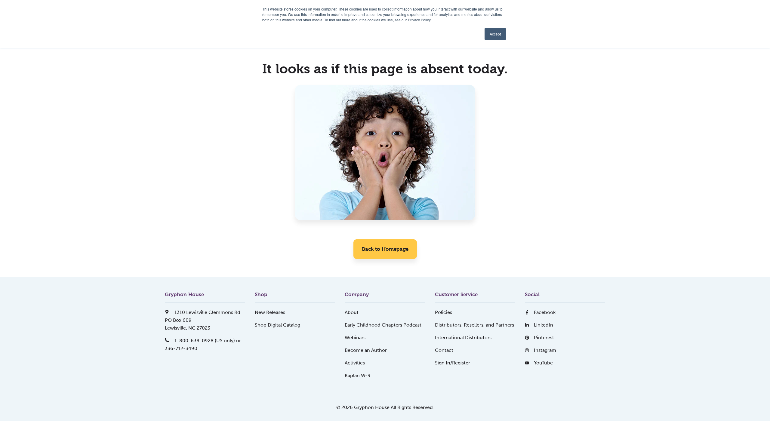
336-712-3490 (181, 348)
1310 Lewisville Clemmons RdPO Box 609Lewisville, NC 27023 (202, 320)
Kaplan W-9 (358, 375)
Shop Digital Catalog (277, 325)
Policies (443, 312)
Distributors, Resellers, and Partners (474, 325)
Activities (355, 363)
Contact (444, 350)
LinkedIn (543, 325)
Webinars (355, 337)
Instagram (545, 350)
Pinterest (544, 337)
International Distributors (463, 337)
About (352, 312)
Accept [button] (495, 33)
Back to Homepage (385, 249)
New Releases (270, 312)
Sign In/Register (452, 363)
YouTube (543, 363)
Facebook (545, 312)
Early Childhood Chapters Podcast (383, 325)
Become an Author (366, 350)
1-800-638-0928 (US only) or (207, 340)
